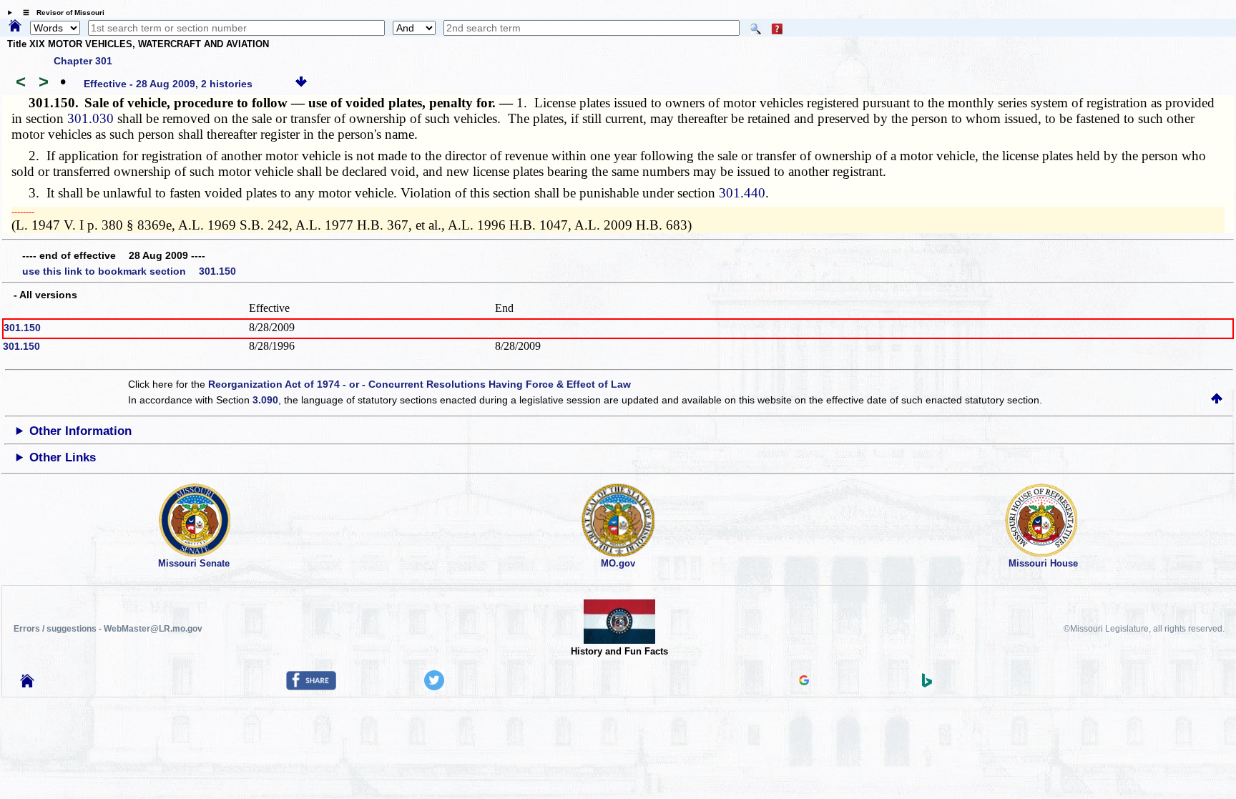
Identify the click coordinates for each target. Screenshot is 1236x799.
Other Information (80, 431)
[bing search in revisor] (927, 684)
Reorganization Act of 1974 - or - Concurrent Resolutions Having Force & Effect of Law (419, 384)
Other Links (62, 457)
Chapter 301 (83, 61)
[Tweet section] (434, 686)
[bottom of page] (301, 83)
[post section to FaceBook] (311, 686)
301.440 (742, 192)
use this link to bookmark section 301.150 (129, 271)
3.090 (265, 400)
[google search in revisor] (804, 681)
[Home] (15, 26)
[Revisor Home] (27, 684)
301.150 (22, 327)
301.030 (90, 118)
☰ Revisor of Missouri (60, 12)
